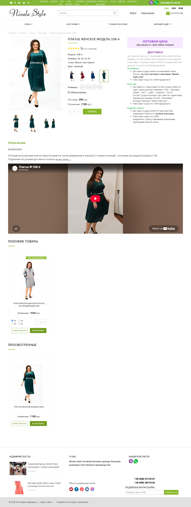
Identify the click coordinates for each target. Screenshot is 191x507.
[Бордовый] (82, 76)
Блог (113, 1)
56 (89, 58)
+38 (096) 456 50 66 (144, 482)
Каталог (54, 1)
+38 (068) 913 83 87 (144, 478)
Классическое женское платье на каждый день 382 (28, 304)
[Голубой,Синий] (93, 76)
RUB (181, 8)
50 (79, 58)
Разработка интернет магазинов (72, 502)
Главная (12, 33)
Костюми (72, 24)
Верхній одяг (161, 24)
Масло (78, 62)
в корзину (38, 330)
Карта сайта (46, 502)
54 (85, 58)
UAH (166, 8)
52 (82, 58)
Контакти (132, 1)
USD (174, 8)
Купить (92, 111)
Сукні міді (42, 33)
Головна (44, 1)
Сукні (27, 24)
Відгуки (121, 1)
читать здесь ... (63, 159)
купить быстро (20, 330)
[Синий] (72, 76)
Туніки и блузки (118, 24)
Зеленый (78, 66)
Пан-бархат (89, 62)
